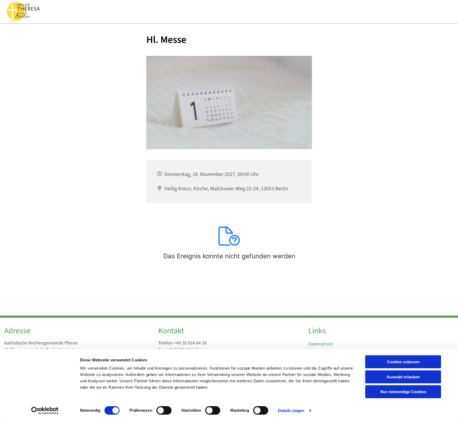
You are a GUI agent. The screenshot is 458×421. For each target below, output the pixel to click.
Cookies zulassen (403, 362)
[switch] (163, 410)
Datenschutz (320, 344)
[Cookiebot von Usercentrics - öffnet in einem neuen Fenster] (45, 411)
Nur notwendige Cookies (403, 391)
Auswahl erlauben (403, 377)
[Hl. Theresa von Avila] (23, 11)
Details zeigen (291, 410)
